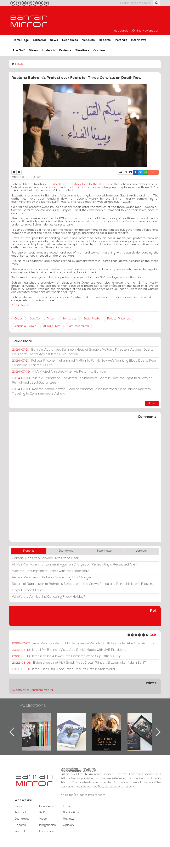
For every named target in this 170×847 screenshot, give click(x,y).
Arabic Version (23, 305)
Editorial (39, 40)
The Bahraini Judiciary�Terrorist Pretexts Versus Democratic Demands (143, 727)
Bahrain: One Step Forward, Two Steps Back (45, 558)
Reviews (65, 50)
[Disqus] (85, 482)
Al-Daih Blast (52, 326)
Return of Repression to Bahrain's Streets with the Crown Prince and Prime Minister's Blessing (83, 584)
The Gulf (18, 50)
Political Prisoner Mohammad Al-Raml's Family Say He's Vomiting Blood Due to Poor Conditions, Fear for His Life (84, 363)
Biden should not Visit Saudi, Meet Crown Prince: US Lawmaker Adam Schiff (79, 662)
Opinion (99, 50)
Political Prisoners (119, 318)
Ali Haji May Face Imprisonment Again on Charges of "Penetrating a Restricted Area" (75, 564)
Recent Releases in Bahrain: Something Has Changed (52, 577)
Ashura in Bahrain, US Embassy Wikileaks (71, 725)
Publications (33, 705)
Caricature (46, 831)
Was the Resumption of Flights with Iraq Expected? (50, 571)
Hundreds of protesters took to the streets (78, 184)
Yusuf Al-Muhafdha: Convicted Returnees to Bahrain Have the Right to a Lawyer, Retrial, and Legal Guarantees (82, 380)
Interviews (139, 40)
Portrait (121, 40)
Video (33, 50)
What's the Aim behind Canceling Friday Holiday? (48, 596)
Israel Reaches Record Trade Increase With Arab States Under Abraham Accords (83, 643)
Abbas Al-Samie (25, 326)
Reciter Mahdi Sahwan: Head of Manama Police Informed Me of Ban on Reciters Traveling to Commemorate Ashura (81, 391)
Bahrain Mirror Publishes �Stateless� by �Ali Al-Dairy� (107, 725)
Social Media (92, 318)
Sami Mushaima (78, 326)
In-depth (48, 50)
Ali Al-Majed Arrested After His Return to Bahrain (59, 371)
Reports (105, 40)
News (54, 40)
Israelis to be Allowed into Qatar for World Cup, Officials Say (66, 656)
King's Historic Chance (28, 590)
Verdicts (88, 40)
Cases (19, 318)
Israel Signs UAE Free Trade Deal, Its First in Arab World (63, 669)
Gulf (153, 635)
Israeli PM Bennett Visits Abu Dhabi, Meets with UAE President (69, 650)
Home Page (20, 40)
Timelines (82, 50)
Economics (70, 40)
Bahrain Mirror (29, 20)
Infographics (47, 825)
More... (152, 403)
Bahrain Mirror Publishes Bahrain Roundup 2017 (36, 725)
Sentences (69, 318)
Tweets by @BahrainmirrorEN (32, 690)
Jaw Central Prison (42, 318)
